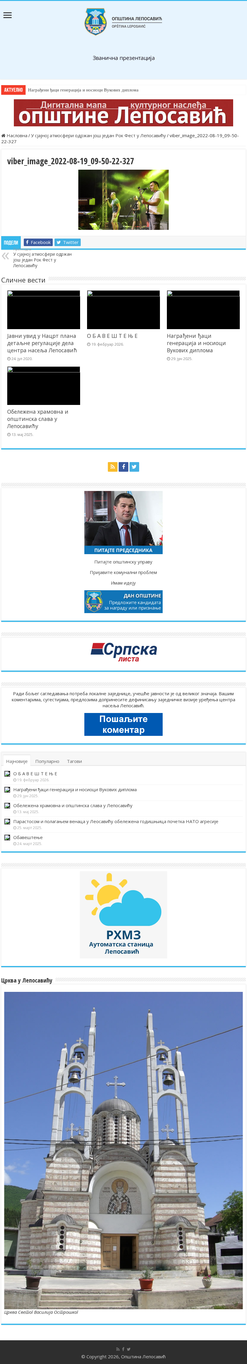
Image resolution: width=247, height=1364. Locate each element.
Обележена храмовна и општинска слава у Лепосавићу (37, 419)
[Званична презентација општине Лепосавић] (123, 22)
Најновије (17, 761)
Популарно (47, 761)
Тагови (74, 761)
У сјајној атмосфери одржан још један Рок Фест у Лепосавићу (98, 135)
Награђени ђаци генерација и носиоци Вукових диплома (83, 90)
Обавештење (28, 837)
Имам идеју (123, 583)
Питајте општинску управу (123, 562)
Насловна (16, 135)
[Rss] (112, 467)
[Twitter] (134, 467)
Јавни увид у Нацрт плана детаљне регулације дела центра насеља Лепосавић (42, 343)
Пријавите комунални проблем (123, 572)
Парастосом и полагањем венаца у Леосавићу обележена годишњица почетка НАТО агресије (115, 821)
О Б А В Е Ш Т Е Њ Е (112, 335)
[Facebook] (123, 467)
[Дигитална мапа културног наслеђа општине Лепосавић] (123, 112)
